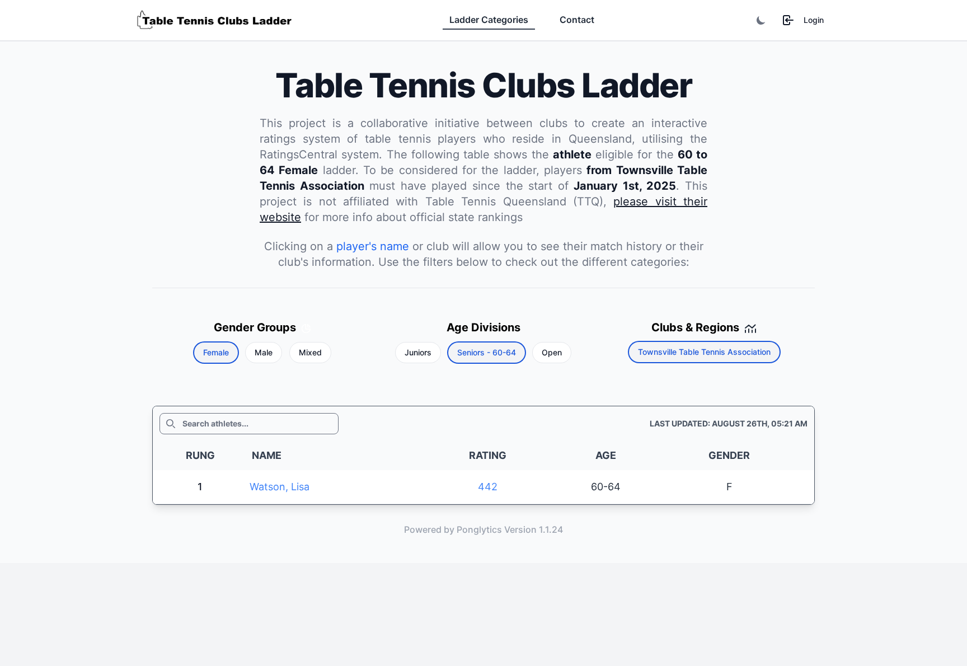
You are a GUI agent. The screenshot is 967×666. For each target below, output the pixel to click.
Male (264, 352)
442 (487, 487)
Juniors (418, 352)
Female (216, 352)
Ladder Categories (488, 19)
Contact (577, 19)
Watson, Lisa (279, 487)
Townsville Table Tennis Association (704, 352)
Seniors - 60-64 (486, 352)
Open (552, 352)
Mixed (310, 352)
